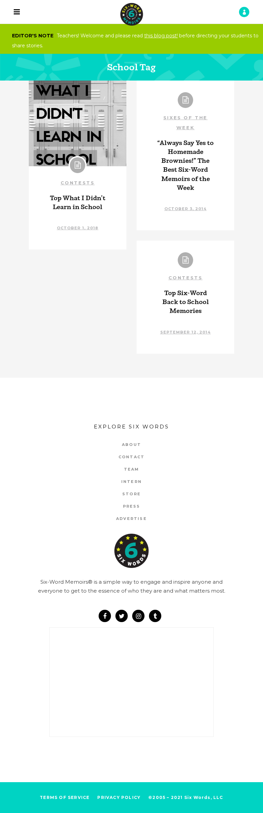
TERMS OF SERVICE (64, 797)
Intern (131, 481)
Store (131, 494)
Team (131, 469)
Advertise (131, 518)
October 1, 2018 (78, 228)
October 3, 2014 (185, 208)
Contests (78, 182)
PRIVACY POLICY (118, 797)
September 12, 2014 (185, 332)
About (131, 444)
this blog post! (161, 36)
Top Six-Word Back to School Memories (185, 302)
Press (131, 506)
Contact (131, 456)
